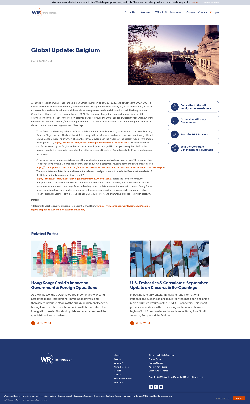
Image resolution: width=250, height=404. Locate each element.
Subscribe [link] (118, 383)
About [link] (117, 355)
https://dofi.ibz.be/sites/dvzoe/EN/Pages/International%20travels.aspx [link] (91, 143)
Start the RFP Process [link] (123, 379)
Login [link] (216, 12)
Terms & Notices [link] (156, 363)
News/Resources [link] (121, 367)
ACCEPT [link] (239, 398)
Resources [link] (175, 12)
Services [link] (145, 12)
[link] (44, 12)
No (196, 2)
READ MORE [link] (44, 323)
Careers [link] (190, 12)
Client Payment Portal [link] (158, 371)
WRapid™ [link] (161, 12)
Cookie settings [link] (222, 398)
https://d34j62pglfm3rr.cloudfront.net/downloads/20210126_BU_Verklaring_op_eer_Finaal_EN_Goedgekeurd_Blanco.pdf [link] (100, 168)
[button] (151, 387)
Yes (193, 2)
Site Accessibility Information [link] (161, 355)
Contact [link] (202, 12)
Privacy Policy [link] (155, 359)
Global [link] (48, 61)
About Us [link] (130, 12)
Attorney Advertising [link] (158, 367)
